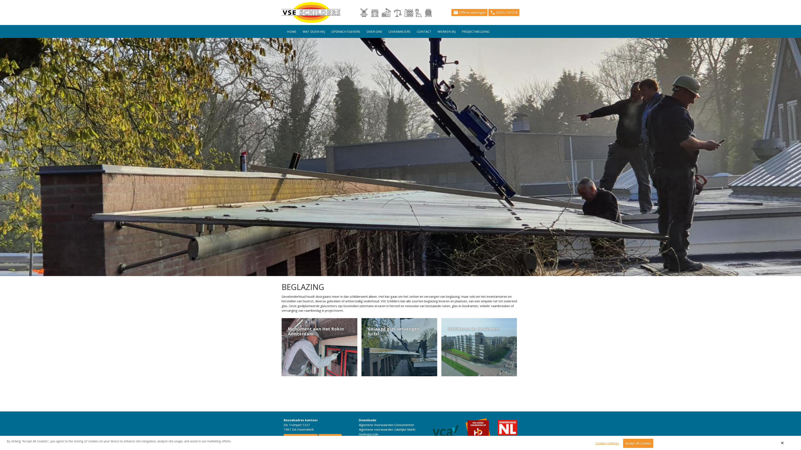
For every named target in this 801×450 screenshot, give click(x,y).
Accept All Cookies (638, 443)
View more (319, 347)
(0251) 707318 (504, 12)
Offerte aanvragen (469, 12)
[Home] (311, 12)
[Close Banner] (782, 443)
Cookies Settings (607, 443)
